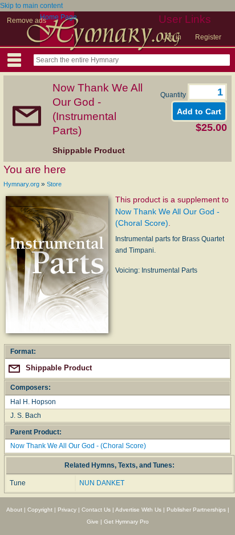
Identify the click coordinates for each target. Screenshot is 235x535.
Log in (171, 37)
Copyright (39, 509)
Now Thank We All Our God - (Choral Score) (78, 446)
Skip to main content (31, 6)
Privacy (67, 509)
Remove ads (26, 21)
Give (93, 521)
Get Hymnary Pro (126, 521)
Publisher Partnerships (196, 509)
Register (208, 37)
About (14, 509)
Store (54, 184)
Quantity (174, 95)
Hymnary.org (21, 184)
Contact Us (96, 509)
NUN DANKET (101, 483)
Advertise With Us (138, 509)
